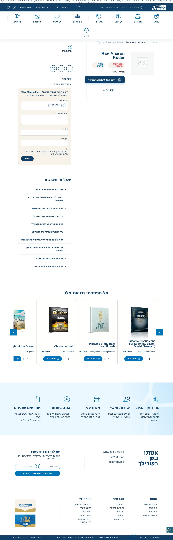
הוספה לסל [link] (132, 359)
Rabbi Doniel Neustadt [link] (146, 352)
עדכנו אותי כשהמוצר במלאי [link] (102, 79)
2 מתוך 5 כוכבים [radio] (60, 105)
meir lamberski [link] (68, 352)
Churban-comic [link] (64, 346)
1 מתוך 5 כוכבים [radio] (64, 105)
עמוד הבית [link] (151, 42)
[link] (170, 530)
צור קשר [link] (65, 7)
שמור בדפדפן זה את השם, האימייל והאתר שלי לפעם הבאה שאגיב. (47, 152)
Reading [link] (110, 42)
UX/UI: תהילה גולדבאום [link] (150, 538)
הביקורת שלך (61, 113)
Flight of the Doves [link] (21, 346)
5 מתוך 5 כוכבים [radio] (49, 105)
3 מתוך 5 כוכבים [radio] (57, 105)
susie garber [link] (29, 352)
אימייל (64, 139)
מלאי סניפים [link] (100, 65)
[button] (171, 2)
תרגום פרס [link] (67, 51)
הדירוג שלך (62, 100)
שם (65, 129)
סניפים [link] (55, 7)
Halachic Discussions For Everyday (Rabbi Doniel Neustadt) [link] (141, 344)
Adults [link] (120, 42)
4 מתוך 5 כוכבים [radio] (53, 105)
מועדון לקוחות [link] (25, 7)
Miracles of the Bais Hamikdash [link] (102, 345)
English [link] (100, 42)
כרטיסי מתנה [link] (42, 7)
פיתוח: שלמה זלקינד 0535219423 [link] (27, 538)
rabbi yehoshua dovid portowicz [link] (102, 352)
